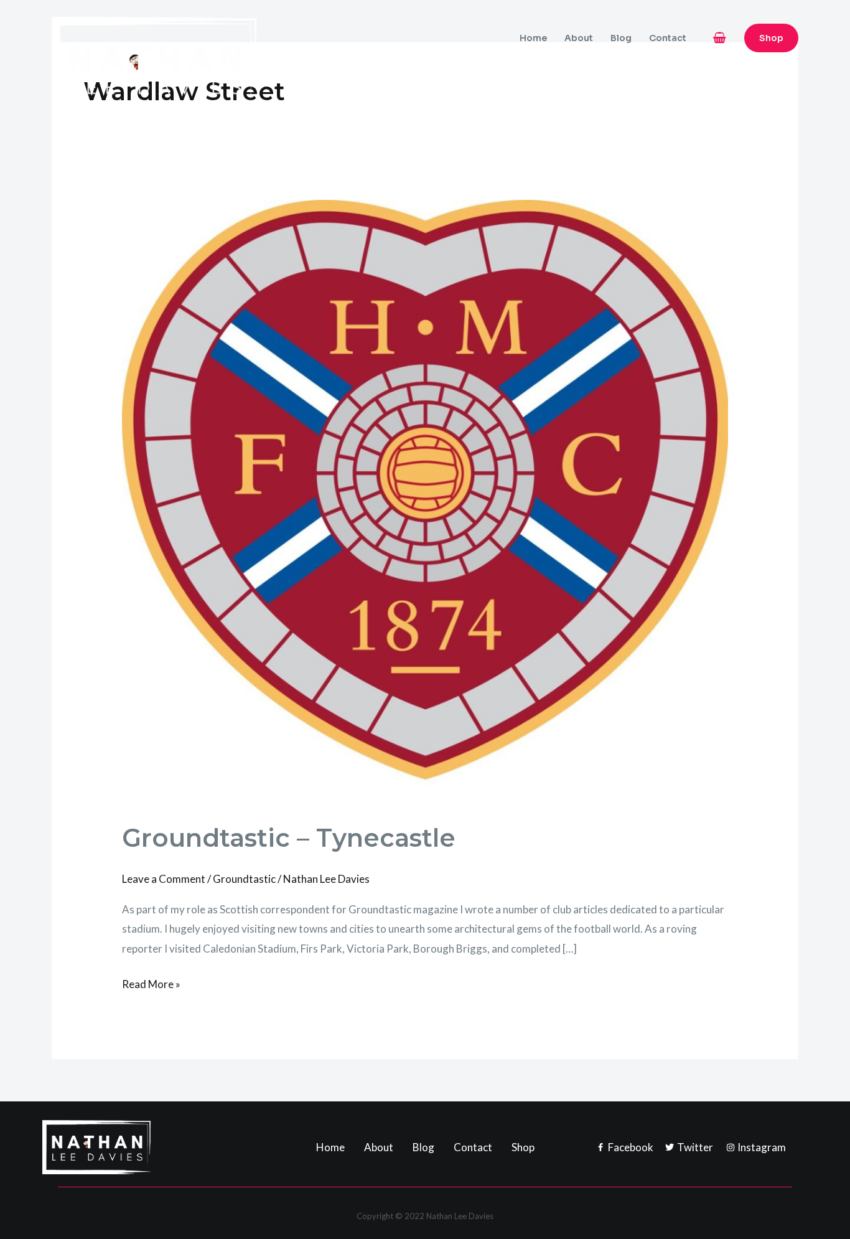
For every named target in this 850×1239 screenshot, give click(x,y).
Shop (523, 1147)
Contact (667, 38)
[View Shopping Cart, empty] (720, 37)
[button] (771, 38)
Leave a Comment (163, 878)
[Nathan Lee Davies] (207, 67)
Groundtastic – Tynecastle (288, 837)
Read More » (151, 982)
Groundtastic (244, 878)
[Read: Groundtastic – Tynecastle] (424, 501)
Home (533, 38)
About (578, 38)
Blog (621, 38)
